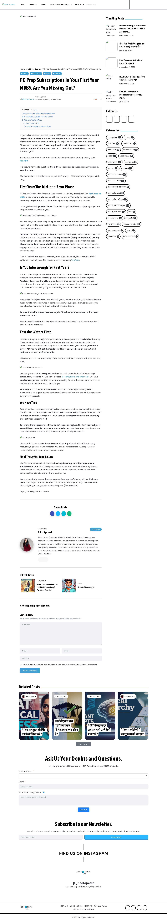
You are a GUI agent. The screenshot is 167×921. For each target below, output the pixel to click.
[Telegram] (124, 119)
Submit (83, 810)
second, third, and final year (75, 377)
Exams (38, 69)
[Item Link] (112, 30)
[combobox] (83, 775)
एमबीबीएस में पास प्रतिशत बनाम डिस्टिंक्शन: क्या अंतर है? (66, 727)
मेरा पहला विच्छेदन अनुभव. (86, 587)
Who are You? (25, 771)
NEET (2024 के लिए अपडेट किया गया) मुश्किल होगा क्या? (132, 78)
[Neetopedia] (8, 4)
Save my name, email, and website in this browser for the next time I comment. (60, 664)
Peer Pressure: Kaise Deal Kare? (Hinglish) (130, 62)
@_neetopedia (83, 883)
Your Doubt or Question (30, 792)
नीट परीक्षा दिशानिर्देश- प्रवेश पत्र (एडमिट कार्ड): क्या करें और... (132, 45)
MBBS (30, 69)
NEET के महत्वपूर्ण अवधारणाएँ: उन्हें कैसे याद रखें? (99, 730)
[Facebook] (141, 4)
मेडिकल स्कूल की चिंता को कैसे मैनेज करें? (34, 732)
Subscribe (116, 837)
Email (21, 781)
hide (35, 110)
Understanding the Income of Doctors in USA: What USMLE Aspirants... (132, 28)
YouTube (75, 260)
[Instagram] (145, 4)
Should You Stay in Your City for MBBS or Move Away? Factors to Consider (47, 587)
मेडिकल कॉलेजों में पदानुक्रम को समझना (132, 732)
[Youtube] (149, 4)
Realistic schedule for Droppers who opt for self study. (130, 94)
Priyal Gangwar (61, 696)
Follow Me (96, 529)
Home (22, 69)
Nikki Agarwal (40, 97)
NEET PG (24, 161)
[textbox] (83, 776)
